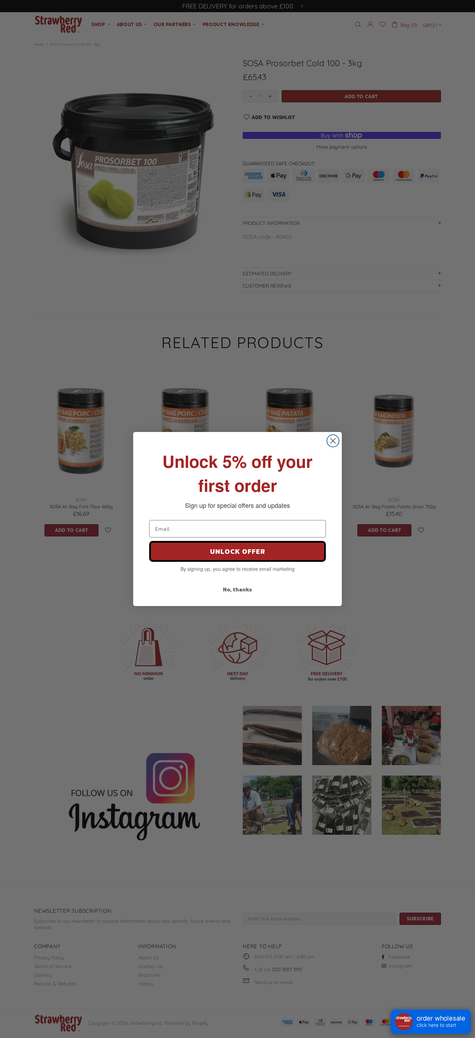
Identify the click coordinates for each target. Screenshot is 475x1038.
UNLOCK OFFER (237, 551)
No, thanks (237, 589)
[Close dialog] (333, 441)
